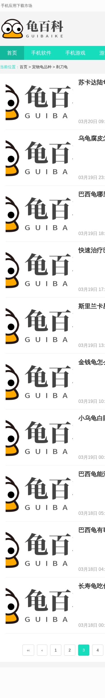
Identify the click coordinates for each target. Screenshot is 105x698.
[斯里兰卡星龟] (39, 325)
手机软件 (41, 53)
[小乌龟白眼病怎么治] (39, 437)
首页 (12, 53)
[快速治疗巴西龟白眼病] (39, 269)
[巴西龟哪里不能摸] (39, 213)
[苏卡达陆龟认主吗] (39, 101)
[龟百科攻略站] (33, 28)
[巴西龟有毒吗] (39, 549)
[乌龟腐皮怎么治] (39, 157)
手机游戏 (75, 53)
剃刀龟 (62, 67)
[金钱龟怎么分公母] (39, 381)
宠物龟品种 (42, 67)
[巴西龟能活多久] (39, 493)
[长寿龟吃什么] (39, 605)
